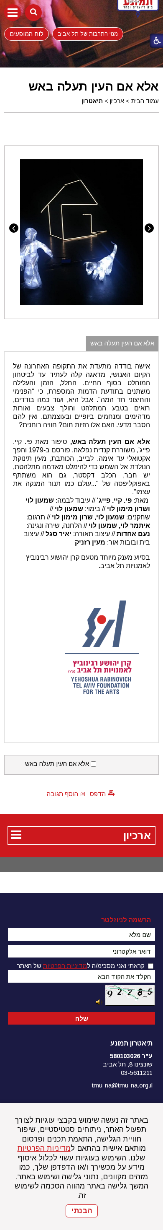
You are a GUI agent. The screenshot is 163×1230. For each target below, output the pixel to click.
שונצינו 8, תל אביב (128, 1064)
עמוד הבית (145, 101)
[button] (12, 12)
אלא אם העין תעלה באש (93, 86)
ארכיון (117, 101)
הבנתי (81, 1211)
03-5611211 (137, 1072)
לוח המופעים (26, 33)
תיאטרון (92, 101)
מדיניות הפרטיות (44, 1148)
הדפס (98, 793)
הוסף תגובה (62, 793)
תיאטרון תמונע (131, 1043)
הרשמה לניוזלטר (126, 920)
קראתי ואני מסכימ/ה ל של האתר (81, 965)
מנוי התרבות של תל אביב (88, 34)
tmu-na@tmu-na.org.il (122, 1085)
